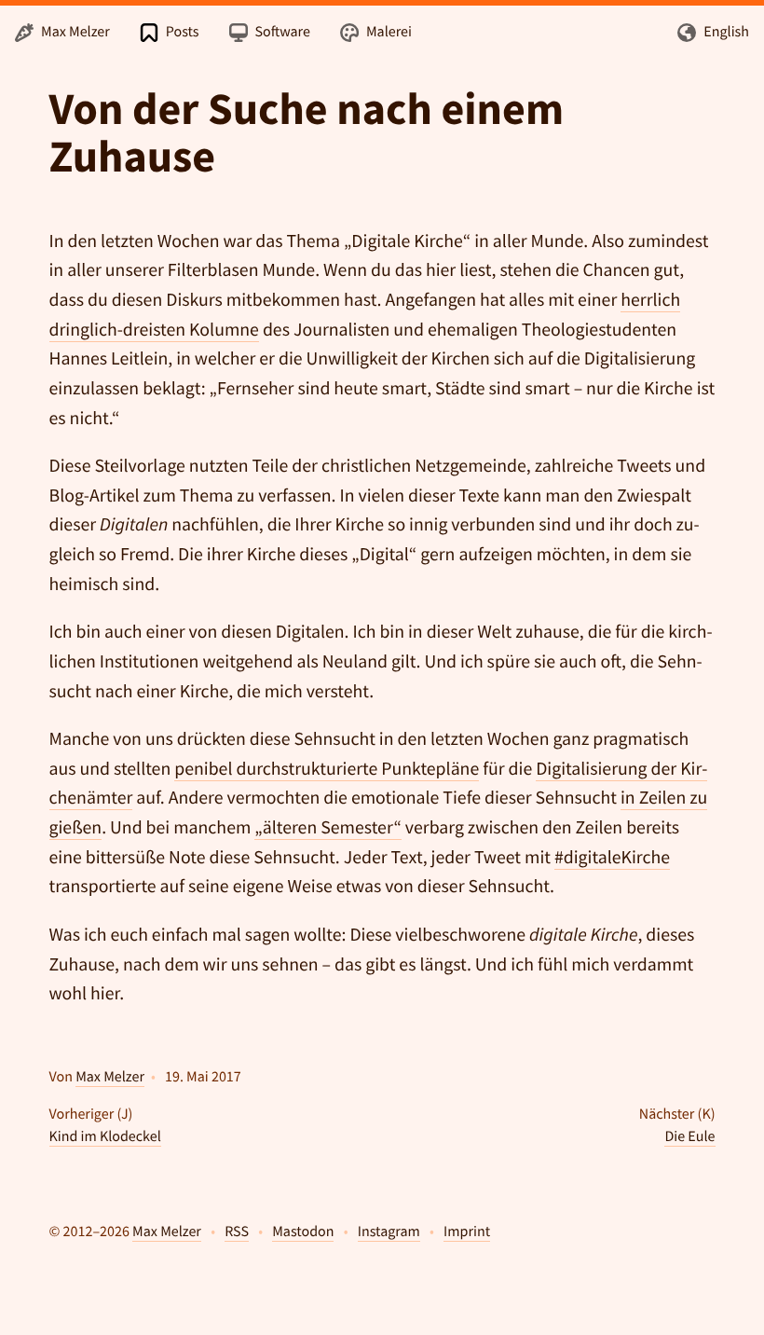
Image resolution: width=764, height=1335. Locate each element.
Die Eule (689, 1136)
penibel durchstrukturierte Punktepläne (326, 769)
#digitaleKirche (612, 857)
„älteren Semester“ (328, 828)
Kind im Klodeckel (105, 1136)
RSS (237, 1231)
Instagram (389, 1231)
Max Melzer (109, 1076)
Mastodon (303, 1231)
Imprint (466, 1231)
